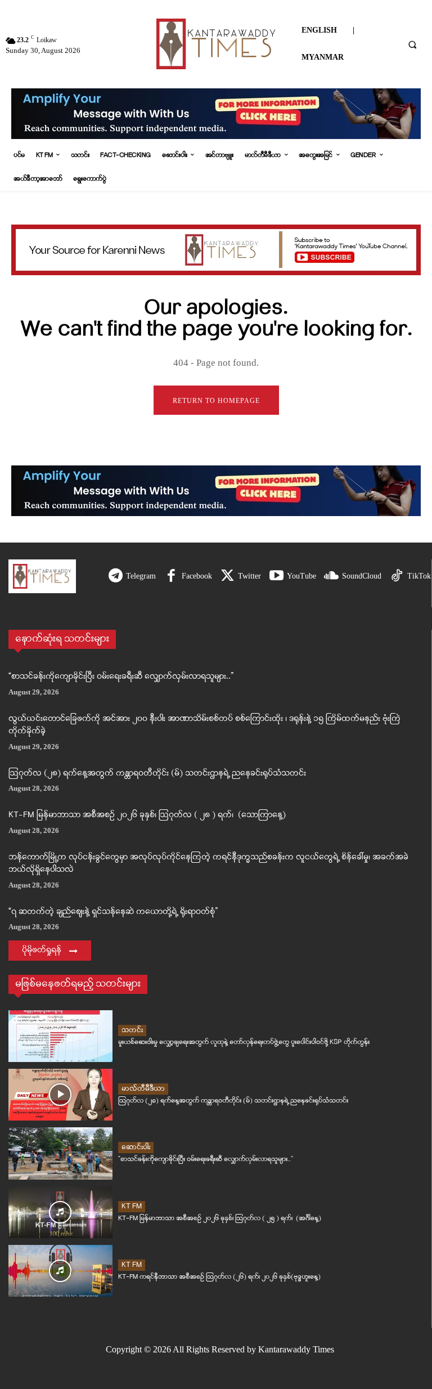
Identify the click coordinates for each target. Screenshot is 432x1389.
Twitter (249, 576)
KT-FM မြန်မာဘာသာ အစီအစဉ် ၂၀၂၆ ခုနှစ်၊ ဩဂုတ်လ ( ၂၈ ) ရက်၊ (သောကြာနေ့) (147, 815)
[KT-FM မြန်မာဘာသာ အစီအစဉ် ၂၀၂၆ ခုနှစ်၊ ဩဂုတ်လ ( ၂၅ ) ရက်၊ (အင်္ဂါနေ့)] (60, 1212)
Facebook (197, 576)
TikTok (419, 576)
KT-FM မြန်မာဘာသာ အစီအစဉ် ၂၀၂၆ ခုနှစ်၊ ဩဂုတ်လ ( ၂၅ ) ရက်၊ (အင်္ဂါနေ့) (219, 1218)
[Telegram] (116, 577)
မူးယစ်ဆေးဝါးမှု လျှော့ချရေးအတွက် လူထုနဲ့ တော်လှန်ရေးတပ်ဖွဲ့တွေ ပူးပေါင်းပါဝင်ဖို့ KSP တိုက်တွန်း (244, 1042)
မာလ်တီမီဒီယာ (143, 1088)
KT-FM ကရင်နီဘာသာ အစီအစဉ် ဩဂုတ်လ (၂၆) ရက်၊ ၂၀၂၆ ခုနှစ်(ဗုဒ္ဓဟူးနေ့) (219, 1277)
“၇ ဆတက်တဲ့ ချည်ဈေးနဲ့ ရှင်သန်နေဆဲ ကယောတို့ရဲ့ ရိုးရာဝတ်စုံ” (113, 912)
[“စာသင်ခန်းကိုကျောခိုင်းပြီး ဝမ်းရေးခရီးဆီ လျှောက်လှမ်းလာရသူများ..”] (60, 1153)
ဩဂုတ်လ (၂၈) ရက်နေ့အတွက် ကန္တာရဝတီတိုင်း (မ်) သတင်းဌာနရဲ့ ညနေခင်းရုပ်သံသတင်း (157, 773)
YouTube (301, 576)
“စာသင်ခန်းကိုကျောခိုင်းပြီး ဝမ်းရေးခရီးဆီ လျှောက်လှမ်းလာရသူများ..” (120, 677)
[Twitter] (227, 577)
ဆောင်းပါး (136, 1147)
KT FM (132, 1206)
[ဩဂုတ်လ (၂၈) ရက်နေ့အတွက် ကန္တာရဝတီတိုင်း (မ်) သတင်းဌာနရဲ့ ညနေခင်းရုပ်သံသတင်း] (60, 1095)
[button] (412, 44)
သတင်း (132, 1030)
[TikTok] (397, 577)
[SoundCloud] (332, 577)
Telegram (141, 576)
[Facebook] (171, 577)
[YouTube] (276, 577)
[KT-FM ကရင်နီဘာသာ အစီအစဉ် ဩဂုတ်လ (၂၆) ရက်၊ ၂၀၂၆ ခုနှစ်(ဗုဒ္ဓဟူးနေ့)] (60, 1271)
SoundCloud (361, 576)
